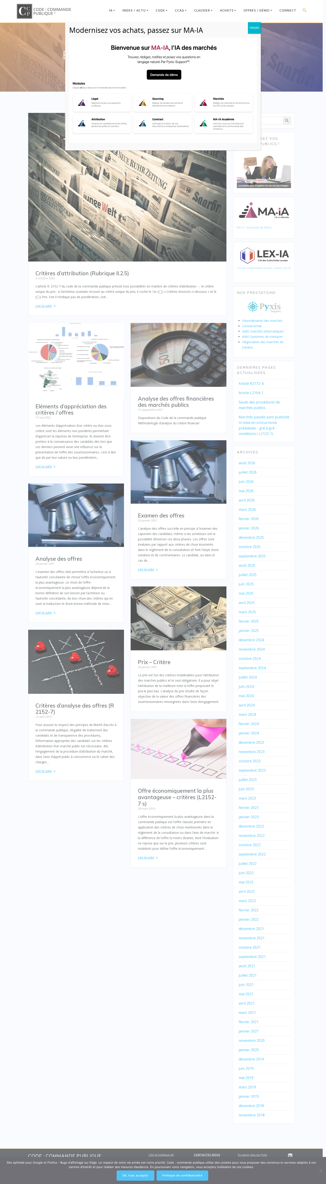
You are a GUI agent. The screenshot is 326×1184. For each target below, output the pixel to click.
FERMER (254, 28)
